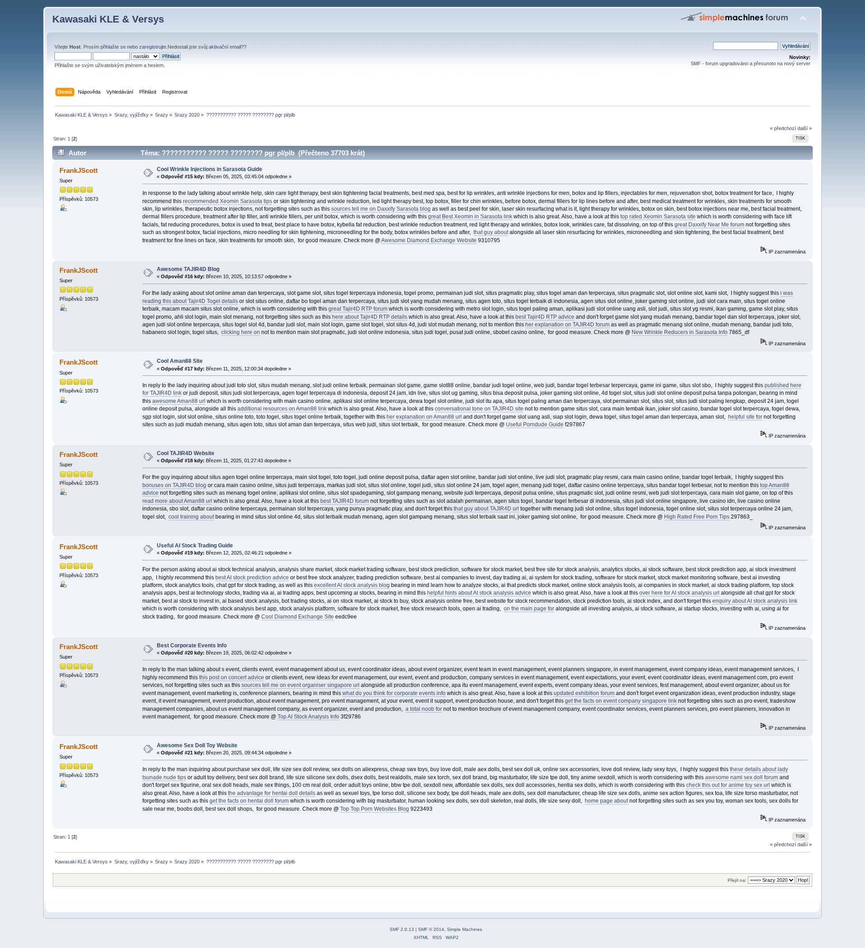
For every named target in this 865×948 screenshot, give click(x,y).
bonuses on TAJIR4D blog (174, 485)
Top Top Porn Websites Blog (374, 809)
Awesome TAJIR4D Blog (188, 269)
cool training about (191, 517)
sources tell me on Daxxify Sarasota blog (381, 209)
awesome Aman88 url (178, 401)
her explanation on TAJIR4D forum (567, 324)
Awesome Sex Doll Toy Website (197, 745)
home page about (606, 801)
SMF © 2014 (431, 929)
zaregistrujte (152, 47)
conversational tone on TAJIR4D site (479, 409)
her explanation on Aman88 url (424, 417)
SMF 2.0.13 (402, 929)
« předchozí (783, 128)
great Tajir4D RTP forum (357, 309)
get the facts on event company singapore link (621, 701)
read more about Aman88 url (177, 501)
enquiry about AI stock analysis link (754, 601)
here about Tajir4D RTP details (369, 317)
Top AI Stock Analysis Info (308, 716)
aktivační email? (226, 47)
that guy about (490, 232)
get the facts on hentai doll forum (249, 801)
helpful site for (745, 417)
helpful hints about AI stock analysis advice (479, 593)
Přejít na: (737, 880)
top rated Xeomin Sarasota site (658, 216)
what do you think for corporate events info (394, 693)
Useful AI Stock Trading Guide (195, 545)
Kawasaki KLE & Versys (108, 19)
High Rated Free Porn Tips (696, 517)
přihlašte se (113, 47)
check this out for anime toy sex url (728, 785)
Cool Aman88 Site (180, 361)
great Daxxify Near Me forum (709, 224)
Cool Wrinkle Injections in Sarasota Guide (209, 169)
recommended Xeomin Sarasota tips (227, 201)
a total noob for (423, 709)
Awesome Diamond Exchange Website (429, 240)
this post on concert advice (231, 677)
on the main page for (529, 608)
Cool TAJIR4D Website (185, 453)
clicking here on (240, 332)
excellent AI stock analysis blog (352, 585)
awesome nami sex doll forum (741, 777)
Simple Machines (464, 929)
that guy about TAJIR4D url (486, 509)
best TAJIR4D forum (344, 501)
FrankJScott (78, 170)
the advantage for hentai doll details (271, 793)
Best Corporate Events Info (192, 645)
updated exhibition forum (584, 693)
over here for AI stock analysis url (679, 593)
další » (804, 128)
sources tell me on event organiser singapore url (300, 685)
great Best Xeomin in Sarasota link (470, 216)
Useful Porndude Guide (535, 424)
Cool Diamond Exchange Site (297, 617)
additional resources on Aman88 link (282, 409)
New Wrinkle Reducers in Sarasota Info (680, 332)
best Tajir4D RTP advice (544, 317)
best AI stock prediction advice (252, 577)
